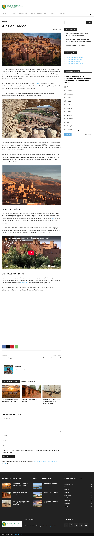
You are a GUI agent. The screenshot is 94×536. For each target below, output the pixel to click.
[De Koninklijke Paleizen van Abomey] (31, 391)
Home (5, 14)
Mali (52, 218)
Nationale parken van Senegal (73, 59)
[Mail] (76, 525)
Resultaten (88, 134)
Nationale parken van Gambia (73, 57)
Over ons (62, 14)
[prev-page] (3, 407)
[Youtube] (86, 525)
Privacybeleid (18, 534)
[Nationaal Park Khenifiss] (37, 486)
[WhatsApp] (16, 346)
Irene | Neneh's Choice (72, 33)
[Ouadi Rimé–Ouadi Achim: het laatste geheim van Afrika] (11, 391)
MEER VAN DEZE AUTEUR (28, 381)
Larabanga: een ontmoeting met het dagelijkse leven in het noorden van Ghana (51, 401)
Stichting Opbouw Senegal (51, 492)
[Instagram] (71, 525)
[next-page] (6, 407)
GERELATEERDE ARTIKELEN (11, 381)
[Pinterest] (12, 346)
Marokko (9, 19)
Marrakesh (23, 283)
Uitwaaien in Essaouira (78, 45)
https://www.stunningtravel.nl (22, 369)
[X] (8, 346)
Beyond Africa (49, 14)
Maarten (18, 366)
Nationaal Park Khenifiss (50, 483)
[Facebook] (4, 346)
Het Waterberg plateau (9, 358)
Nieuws (32, 14)
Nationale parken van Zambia (73, 63)
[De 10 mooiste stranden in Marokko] (37, 503)
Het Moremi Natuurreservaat (52, 358)
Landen (12, 14)
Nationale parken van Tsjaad (73, 61)
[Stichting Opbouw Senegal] (37, 495)
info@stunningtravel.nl (49, 526)
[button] (90, 14)
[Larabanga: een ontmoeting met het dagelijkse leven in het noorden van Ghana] (52, 391)
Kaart (39, 14)
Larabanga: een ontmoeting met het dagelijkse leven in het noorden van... (21, 503)
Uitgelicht (23, 14)
